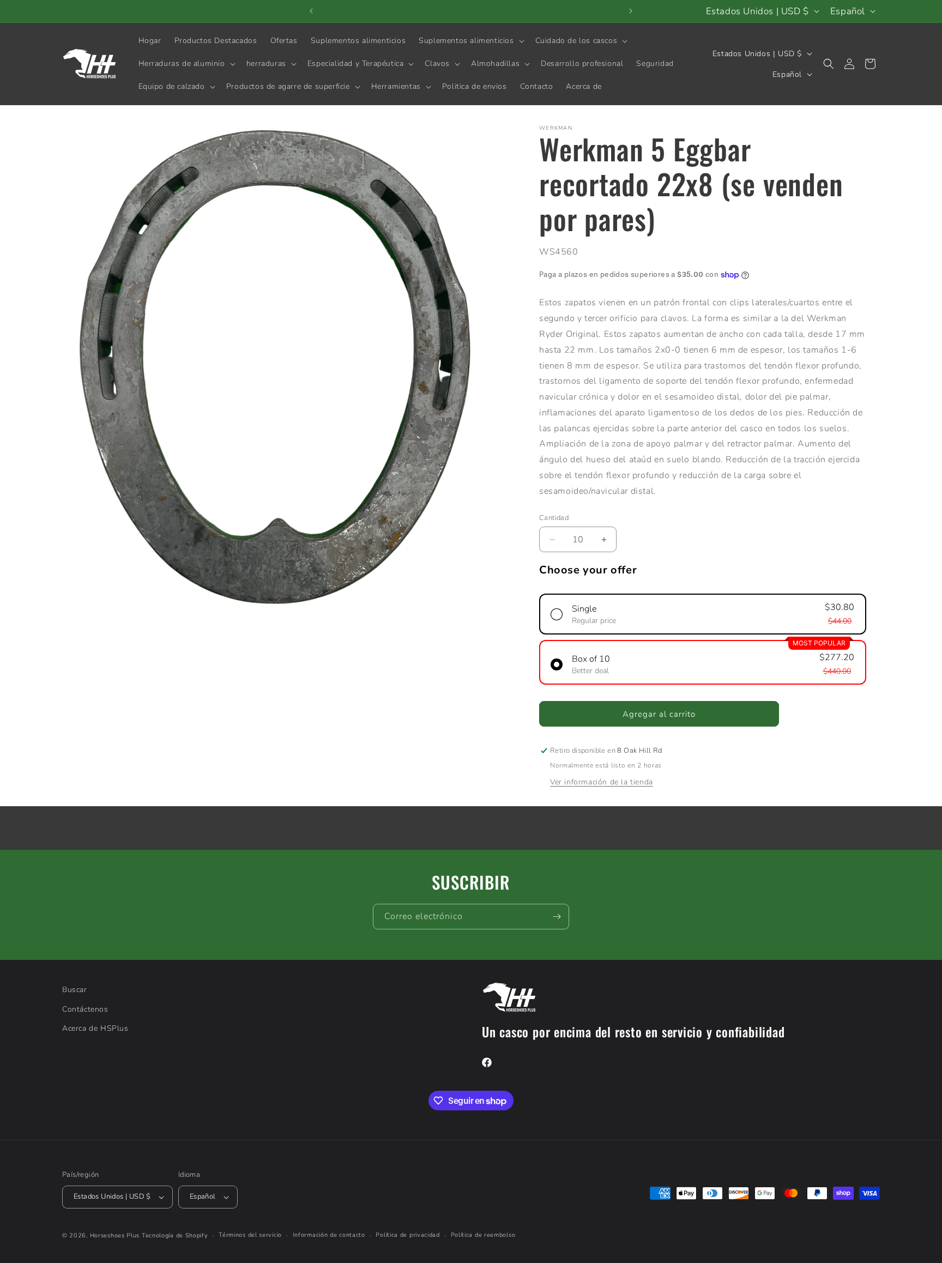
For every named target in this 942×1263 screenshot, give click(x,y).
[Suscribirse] (557, 916)
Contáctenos (85, 1009)
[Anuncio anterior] (311, 11)
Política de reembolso (483, 1235)
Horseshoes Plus (115, 1235)
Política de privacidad (407, 1235)
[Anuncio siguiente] (631, 11)
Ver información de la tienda (601, 782)
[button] (470, 40)
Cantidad (554, 518)
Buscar (74, 989)
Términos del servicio (250, 1235)
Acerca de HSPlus (95, 1028)
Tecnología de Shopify (175, 1235)
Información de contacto (329, 1235)
